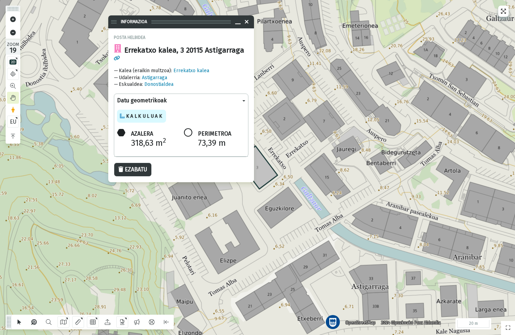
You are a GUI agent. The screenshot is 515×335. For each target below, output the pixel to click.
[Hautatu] (19, 322)
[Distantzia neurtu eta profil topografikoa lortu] (78, 322)
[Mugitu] (13, 98)
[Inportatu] (108, 322)
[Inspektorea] (34, 322)
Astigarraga (154, 78)
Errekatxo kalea (191, 71)
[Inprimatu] (122, 322)
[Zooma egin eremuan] (13, 86)
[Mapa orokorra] (508, 328)
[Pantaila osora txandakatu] (503, 11)
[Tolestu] (13, 136)
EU (13, 121)
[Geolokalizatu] (13, 74)
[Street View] (13, 110)
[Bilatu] (49, 322)
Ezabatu (136, 169)
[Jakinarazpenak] (137, 322)
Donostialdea (158, 84)
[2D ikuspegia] (13, 62)
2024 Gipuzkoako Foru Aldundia (411, 322)
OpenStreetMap (360, 322)
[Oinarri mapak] (63, 322)
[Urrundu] (13, 33)
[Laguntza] (152, 322)
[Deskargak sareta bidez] (93, 322)
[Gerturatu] (13, 19)
